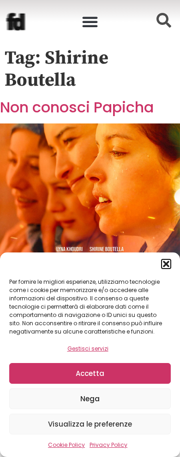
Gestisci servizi (87, 348)
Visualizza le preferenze (90, 424)
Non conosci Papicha (77, 107)
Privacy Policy (108, 445)
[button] (166, 264)
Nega (90, 399)
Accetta (90, 373)
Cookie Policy (66, 445)
